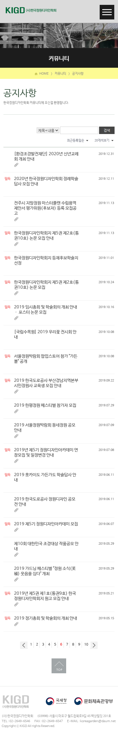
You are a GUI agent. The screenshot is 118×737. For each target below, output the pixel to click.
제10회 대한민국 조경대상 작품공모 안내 (46, 546)
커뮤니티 (60, 73)
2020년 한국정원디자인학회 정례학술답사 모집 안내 (46, 181)
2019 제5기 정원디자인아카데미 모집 (46, 524)
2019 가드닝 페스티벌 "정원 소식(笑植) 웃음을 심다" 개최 (45, 571)
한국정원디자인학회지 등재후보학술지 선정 (46, 260)
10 (86, 645)
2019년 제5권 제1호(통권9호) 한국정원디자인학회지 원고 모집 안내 (45, 596)
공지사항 (78, 73)
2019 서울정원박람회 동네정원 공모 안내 (44, 428)
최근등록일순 (75, 140)
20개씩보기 (102, 140)
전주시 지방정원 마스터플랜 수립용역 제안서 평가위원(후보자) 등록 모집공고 (45, 208)
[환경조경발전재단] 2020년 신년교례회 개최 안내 (46, 156)
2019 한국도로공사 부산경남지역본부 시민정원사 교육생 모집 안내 (46, 383)
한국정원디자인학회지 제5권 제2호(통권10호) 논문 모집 (46, 285)
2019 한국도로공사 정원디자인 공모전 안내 (44, 502)
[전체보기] (107, 8)
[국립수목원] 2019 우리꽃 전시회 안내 (45, 334)
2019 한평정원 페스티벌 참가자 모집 (45, 405)
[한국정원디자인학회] (31, 10)
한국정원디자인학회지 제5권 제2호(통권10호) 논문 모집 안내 (46, 236)
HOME (43, 73)
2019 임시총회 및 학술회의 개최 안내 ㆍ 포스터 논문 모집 (45, 310)
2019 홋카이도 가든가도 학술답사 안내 (45, 477)
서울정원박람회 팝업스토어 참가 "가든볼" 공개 (45, 359)
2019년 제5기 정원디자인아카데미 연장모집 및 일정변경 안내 (46, 453)
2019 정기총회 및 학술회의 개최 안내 (45, 618)
